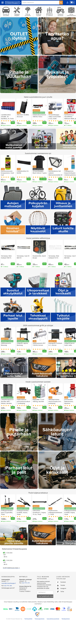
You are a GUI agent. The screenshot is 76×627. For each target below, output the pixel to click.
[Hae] (61, 3)
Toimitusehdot (28, 619)
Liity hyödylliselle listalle (45, 596)
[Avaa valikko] (2, 2)
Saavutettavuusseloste (53, 619)
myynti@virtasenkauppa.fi (8, 583)
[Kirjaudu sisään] (67, 2)
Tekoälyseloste (66, 619)
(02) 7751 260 (8, 585)
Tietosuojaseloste (39, 619)
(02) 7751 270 (26, 583)
